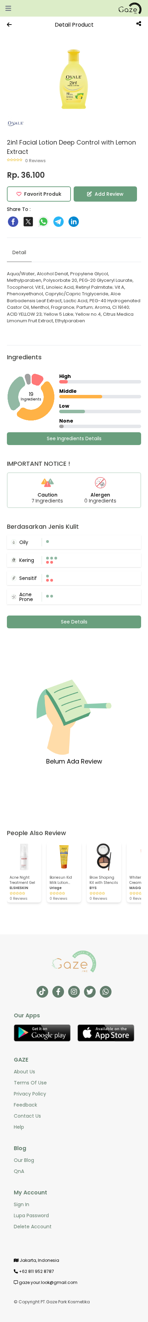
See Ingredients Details (74, 438)
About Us (24, 1071)
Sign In (21, 1204)
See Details (74, 621)
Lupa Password (31, 1215)
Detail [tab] (19, 252)
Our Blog (24, 1160)
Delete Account (33, 1226)
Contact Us (27, 1115)
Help (19, 1127)
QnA (19, 1171)
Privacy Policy (30, 1093)
